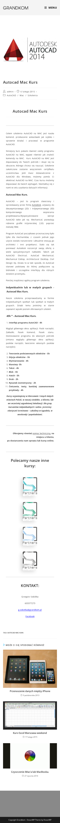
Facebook (30, 616)
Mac (22, 95)
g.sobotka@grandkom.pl (30, 609)
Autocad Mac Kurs (15, 633)
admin (10, 91)
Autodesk (36, 205)
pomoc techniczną (41, 433)
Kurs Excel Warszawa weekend (30, 733)
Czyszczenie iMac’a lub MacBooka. (30, 771)
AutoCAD (11, 95)
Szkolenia (33, 95)
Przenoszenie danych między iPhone (30, 691)
